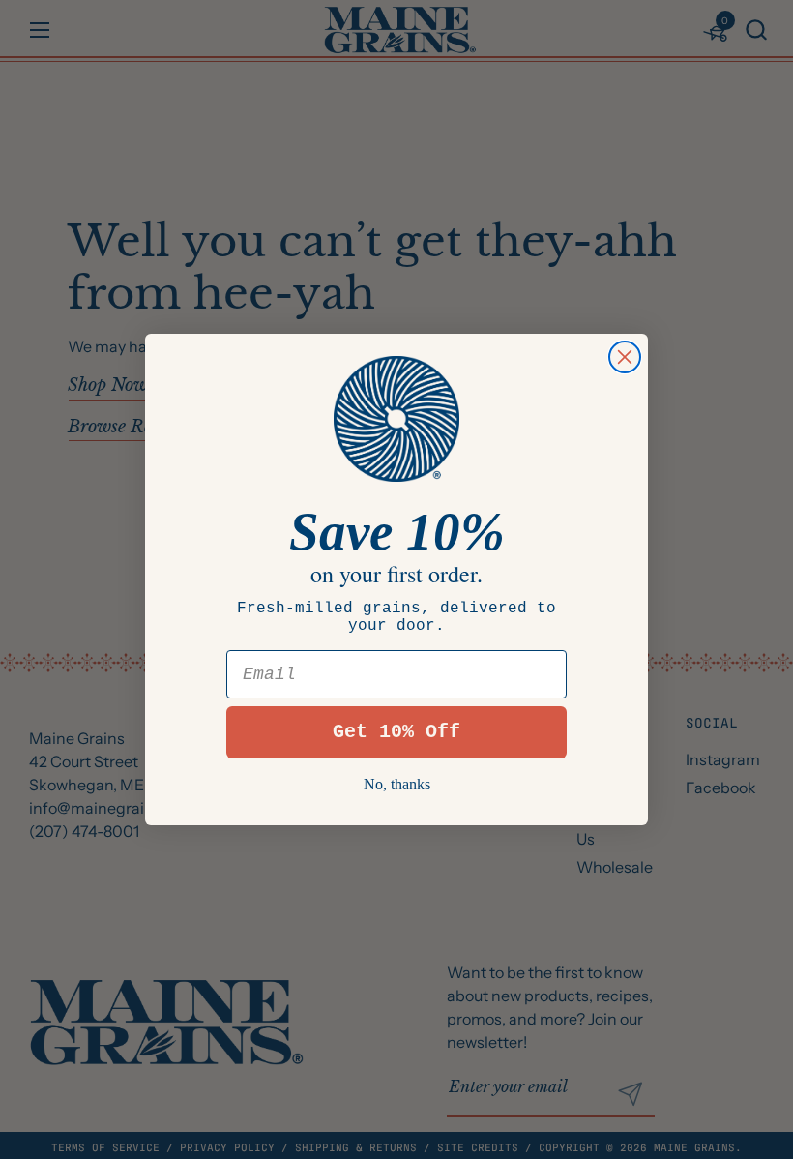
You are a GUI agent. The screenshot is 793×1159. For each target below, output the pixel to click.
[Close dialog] (624, 357)
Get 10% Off (396, 732)
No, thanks (397, 784)
